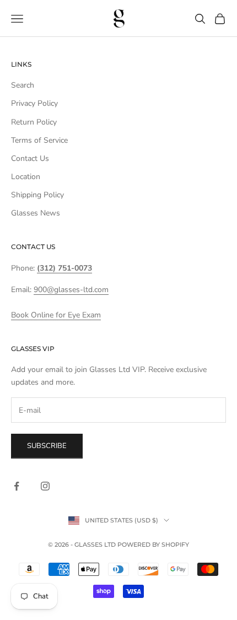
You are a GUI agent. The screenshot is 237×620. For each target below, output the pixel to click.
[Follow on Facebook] (16, 486)
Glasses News (35, 213)
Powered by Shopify (153, 544)
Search (22, 85)
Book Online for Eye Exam (56, 315)
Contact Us (30, 158)
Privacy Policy (34, 103)
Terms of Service (39, 140)
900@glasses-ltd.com (71, 289)
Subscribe (47, 446)
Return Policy (34, 122)
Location (25, 176)
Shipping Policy (37, 195)
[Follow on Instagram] (45, 486)
